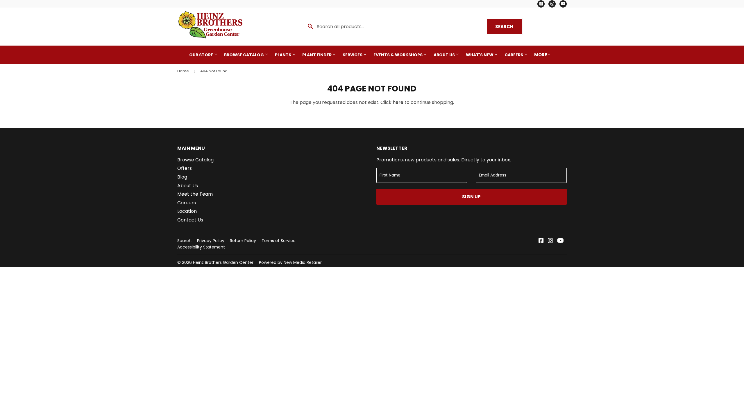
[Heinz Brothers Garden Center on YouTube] (560, 241)
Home (183, 71)
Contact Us (190, 220)
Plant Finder (317, 55)
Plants (283, 55)
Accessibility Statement (201, 247)
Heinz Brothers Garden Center (223, 262)
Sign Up (471, 197)
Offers (184, 168)
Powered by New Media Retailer (290, 262)
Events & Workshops (398, 55)
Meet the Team (195, 194)
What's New (480, 55)
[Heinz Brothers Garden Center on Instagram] (550, 241)
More (540, 55)
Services (353, 55)
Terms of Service (279, 241)
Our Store (201, 55)
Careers (514, 55)
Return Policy (243, 241)
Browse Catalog (244, 55)
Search (508, 27)
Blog (182, 177)
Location (187, 211)
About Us (445, 55)
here (398, 102)
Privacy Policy (210, 241)
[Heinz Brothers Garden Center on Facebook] (541, 241)
